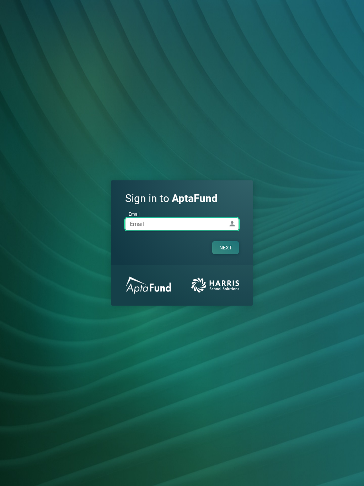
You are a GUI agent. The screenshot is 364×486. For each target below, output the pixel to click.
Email (134, 214)
